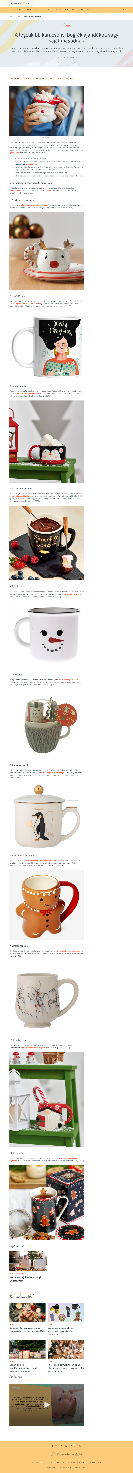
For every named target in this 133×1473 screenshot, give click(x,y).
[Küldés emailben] (66, 62)
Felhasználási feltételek (76, 1462)
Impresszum (35, 1462)
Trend (18, 16)
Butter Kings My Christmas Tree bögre (23, 304)
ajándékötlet (40, 78)
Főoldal (11, 16)
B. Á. (57, 57)
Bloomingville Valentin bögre (54, 773)
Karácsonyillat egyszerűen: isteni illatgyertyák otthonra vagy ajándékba (27, 1330)
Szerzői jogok (48, 1462)
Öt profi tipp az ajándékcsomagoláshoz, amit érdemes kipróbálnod (23, 1368)
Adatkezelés (60, 1462)
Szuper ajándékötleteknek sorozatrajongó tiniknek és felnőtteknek (61, 1331)
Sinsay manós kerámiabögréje (33, 1048)
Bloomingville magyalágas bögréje (70, 951)
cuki (51, 78)
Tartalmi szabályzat (94, 1462)
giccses (48, 191)
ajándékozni (14, 153)
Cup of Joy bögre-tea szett (68, 680)
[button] (46, 1404)
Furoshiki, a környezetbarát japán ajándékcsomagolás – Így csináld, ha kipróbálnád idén (66, 1368)
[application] (46, 1405)
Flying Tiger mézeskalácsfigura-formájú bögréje (44, 861)
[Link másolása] (75, 62)
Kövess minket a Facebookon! (70, 1454)
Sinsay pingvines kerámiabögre (28, 394)
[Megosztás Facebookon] (58, 62)
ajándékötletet (14, 191)
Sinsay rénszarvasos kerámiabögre (34, 205)
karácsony (15, 78)
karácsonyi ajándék (64, 78)
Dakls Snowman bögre (72, 594)
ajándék (27, 78)
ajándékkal (32, 164)
